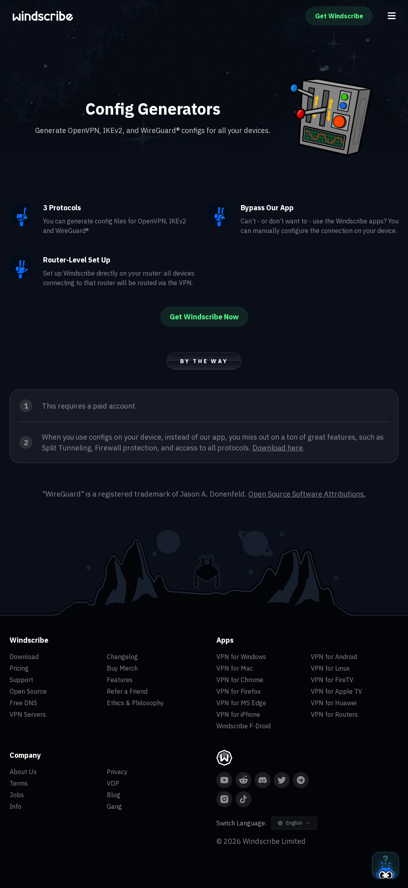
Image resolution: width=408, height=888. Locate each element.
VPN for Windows (241, 657)
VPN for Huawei (334, 703)
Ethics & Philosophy (135, 703)
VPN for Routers (334, 714)
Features (120, 680)
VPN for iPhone (238, 714)
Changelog (122, 657)
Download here (277, 447)
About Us (23, 772)
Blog (113, 795)
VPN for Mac (234, 668)
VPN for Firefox (238, 691)
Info (16, 806)
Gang (114, 806)
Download (24, 657)
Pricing (19, 668)
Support (21, 680)
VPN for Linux (330, 668)
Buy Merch (122, 668)
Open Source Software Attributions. (307, 494)
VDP (113, 783)
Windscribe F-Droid (243, 726)
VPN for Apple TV (336, 691)
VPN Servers (28, 714)
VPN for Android (334, 657)
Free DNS (23, 703)
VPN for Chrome (239, 680)
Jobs (17, 795)
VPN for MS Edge (241, 703)
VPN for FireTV (332, 680)
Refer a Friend (127, 691)
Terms (19, 783)
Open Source (28, 691)
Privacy (117, 772)
